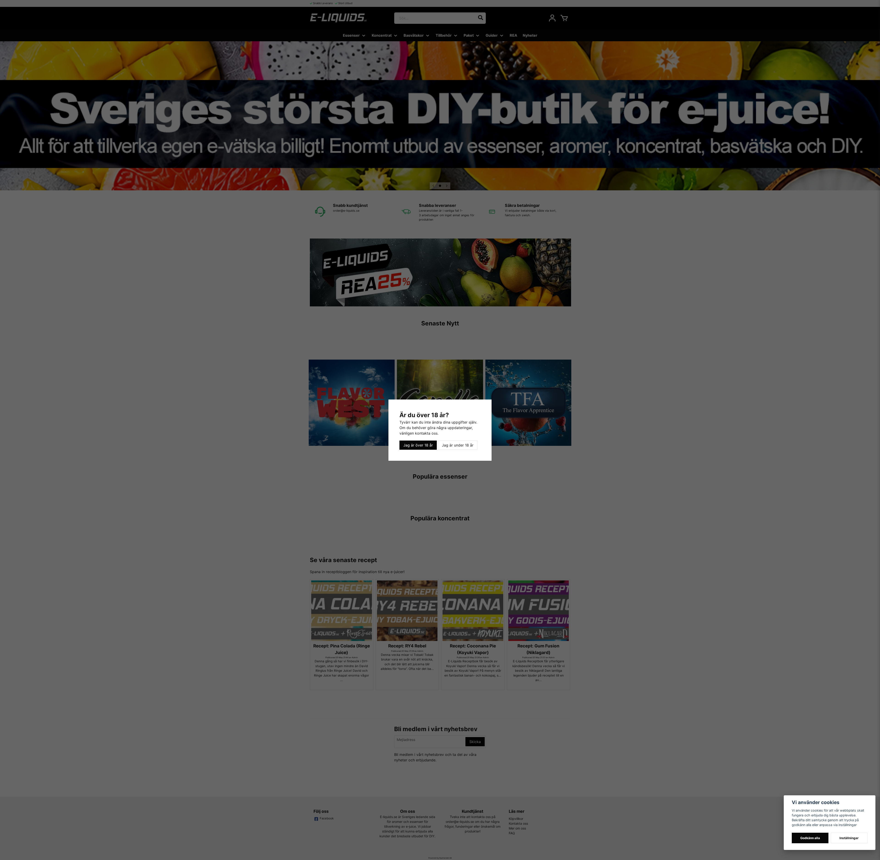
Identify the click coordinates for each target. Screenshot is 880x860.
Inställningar (849, 838)
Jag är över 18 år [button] (418, 445)
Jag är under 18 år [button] (457, 445)
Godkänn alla (810, 838)
